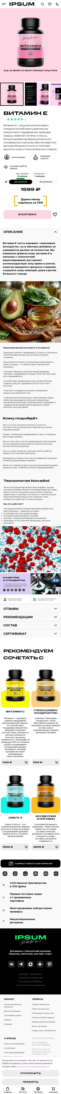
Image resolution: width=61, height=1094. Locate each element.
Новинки (8, 1024)
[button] (58, 91)
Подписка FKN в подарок (43, 1017)
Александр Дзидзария (14, 1052)
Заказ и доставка (39, 1026)
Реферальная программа (43, 1022)
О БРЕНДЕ (10, 1038)
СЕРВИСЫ (37, 999)
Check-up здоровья (40, 1009)
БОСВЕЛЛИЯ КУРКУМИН (46, 817)
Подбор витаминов (40, 1004)
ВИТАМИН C (15, 711)
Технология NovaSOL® (14, 1044)
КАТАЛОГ (9, 999)
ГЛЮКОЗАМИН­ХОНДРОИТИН (46, 711)
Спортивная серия (12, 1015)
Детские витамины (12, 1011)
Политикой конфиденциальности (33, 1066)
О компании (9, 1048)
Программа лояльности (43, 1013)
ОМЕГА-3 (15, 817)
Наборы (7, 1020)
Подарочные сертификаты (44, 1030)
